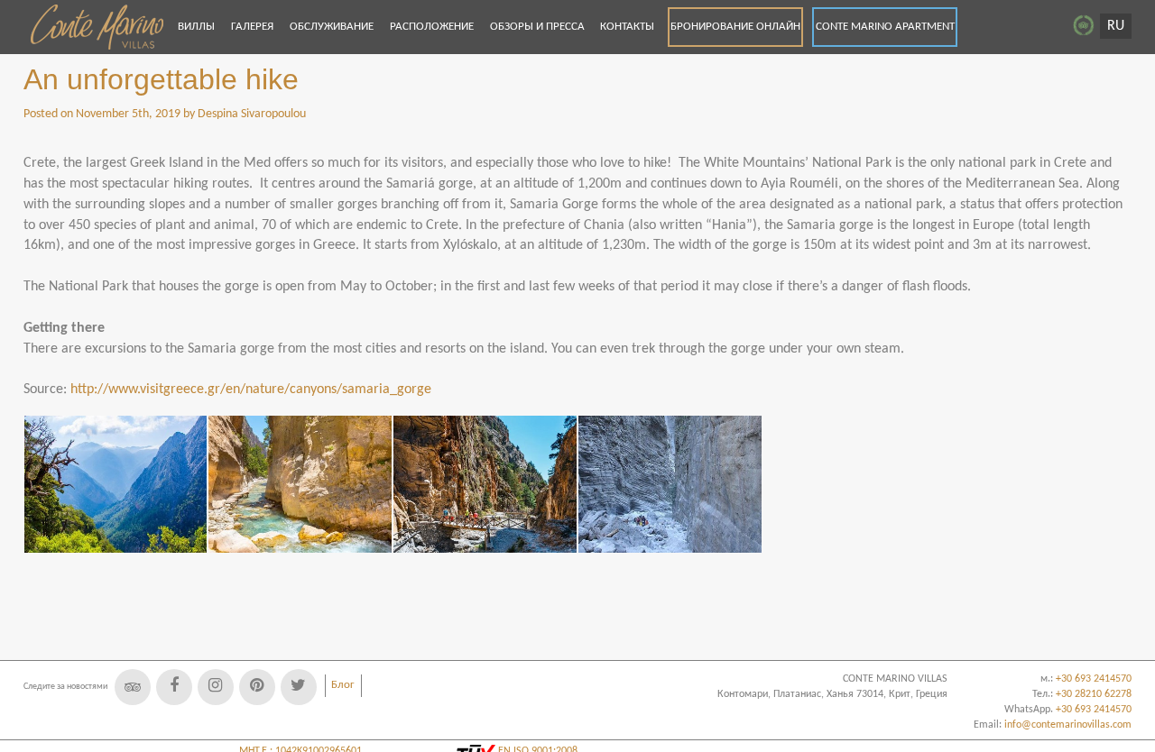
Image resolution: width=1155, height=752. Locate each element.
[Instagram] (216, 687)
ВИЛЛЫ (196, 26)
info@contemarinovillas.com (1068, 725)
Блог (343, 685)
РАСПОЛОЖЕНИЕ (432, 26)
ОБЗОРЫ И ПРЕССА (537, 26)
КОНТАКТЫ (627, 26)
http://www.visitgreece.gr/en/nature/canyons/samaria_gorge (250, 389)
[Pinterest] (257, 687)
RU (1115, 26)
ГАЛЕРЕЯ (252, 26)
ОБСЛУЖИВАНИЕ (332, 26)
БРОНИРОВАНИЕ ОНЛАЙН (735, 26)
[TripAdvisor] (133, 687)
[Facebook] (174, 687)
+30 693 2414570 (1094, 709)
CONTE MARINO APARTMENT (885, 26)
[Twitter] (299, 687)
